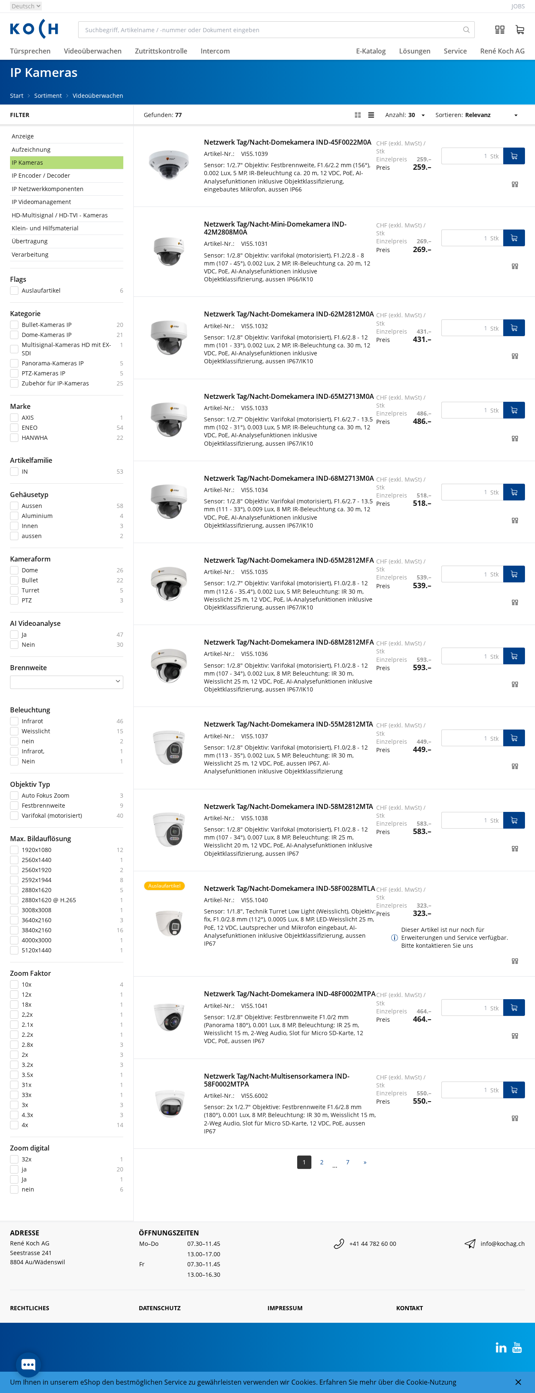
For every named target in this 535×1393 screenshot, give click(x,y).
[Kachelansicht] (358, 115)
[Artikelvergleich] (500, 30)
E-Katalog (371, 51)
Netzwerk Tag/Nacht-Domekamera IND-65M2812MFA (289, 560)
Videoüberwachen (98, 96)
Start (16, 96)
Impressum (285, 1308)
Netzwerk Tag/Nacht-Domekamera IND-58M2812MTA (288, 806)
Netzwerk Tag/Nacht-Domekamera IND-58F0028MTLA (289, 888)
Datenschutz (160, 1308)
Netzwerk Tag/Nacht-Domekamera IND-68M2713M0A (289, 478)
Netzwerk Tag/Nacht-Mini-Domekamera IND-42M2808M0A (275, 228)
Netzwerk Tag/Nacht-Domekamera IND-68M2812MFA (289, 642)
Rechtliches (29, 1308)
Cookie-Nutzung (431, 1382)
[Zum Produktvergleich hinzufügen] (515, 184)
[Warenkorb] (520, 30)
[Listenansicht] (371, 115)
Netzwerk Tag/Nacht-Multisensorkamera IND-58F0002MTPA (276, 1080)
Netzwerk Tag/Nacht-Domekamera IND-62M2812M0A (289, 314)
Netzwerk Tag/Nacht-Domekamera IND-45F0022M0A (288, 142)
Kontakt (409, 1308)
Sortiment (48, 96)
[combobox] (268, 29)
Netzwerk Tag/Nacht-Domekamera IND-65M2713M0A (289, 396)
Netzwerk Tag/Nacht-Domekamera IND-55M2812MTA (288, 724)
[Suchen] (467, 29)
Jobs (518, 6)
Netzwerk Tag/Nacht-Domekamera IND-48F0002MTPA (290, 993)
